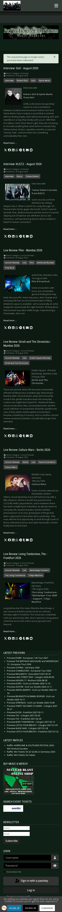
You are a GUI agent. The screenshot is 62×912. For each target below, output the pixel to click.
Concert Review (12, 262)
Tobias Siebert (32, 176)
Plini (32, 262)
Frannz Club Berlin (47, 462)
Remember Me (14, 871)
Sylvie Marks (44, 80)
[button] (5, 150)
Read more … (10, 142)
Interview (9, 80)
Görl (33, 80)
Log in (31, 890)
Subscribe (11, 841)
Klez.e (19, 176)
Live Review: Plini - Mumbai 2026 (22, 250)
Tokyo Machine (35, 575)
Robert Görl (22, 80)
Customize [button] (47, 908)
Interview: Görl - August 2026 (20, 68)
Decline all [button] (30, 908)
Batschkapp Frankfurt (39, 570)
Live (24, 262)
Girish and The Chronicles (16, 363)
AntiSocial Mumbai (45, 262)
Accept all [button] (14, 908)
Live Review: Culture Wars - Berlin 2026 (26, 450)
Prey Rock (9, 267)
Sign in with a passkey (34, 880)
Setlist (25, 462)
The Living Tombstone (15, 575)
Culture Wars (11, 467)
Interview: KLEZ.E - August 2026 (22, 164)
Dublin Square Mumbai (40, 358)
